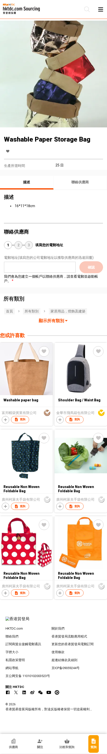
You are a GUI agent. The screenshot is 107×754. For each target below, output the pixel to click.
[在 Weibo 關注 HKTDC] (32, 692)
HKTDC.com (14, 628)
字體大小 (11, 652)
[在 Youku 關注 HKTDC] (57, 692)
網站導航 (11, 668)
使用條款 (58, 652)
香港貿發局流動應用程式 (69, 636)
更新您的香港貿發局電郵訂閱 (73, 644)
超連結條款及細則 (64, 660)
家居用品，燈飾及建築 (68, 311)
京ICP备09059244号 (66, 668)
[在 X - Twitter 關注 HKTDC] (16, 692)
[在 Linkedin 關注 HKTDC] (24, 692)
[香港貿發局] (53, 621)
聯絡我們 (11, 636)
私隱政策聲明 (15, 660)
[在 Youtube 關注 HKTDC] (49, 692)
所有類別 (32, 311)
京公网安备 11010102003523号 (27, 676)
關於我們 (58, 628)
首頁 (9, 311)
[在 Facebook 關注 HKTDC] (7, 692)
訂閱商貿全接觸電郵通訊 (23, 644)
